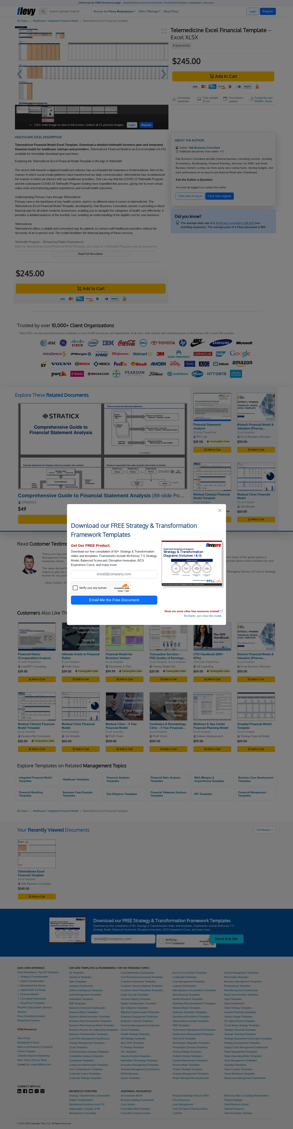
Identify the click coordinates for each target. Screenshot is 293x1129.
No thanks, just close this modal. (203, 615)
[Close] (220, 510)
